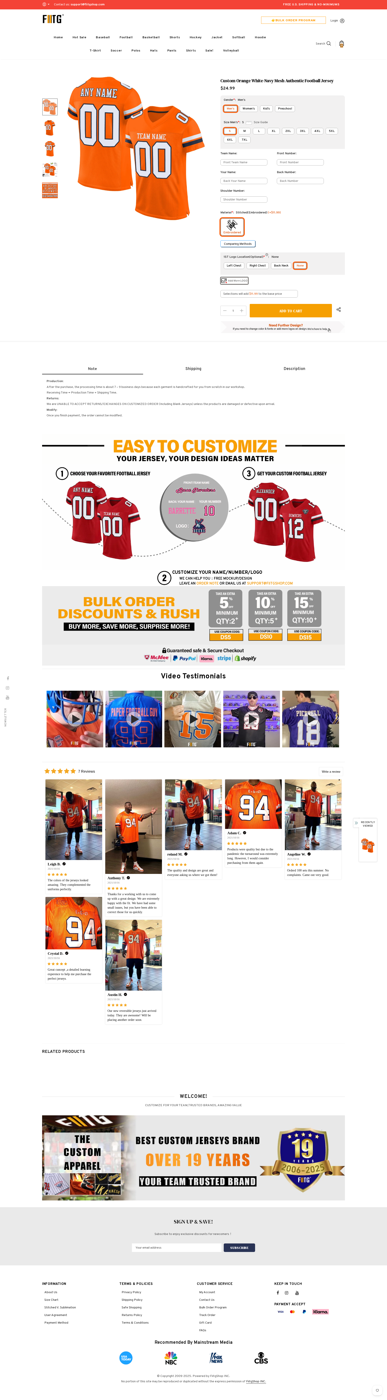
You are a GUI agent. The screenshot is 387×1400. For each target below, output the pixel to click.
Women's (249, 109)
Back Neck (281, 266)
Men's (230, 109)
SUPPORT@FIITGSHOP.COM (270, 583)
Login (334, 21)
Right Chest (257, 266)
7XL (244, 140)
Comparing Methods (238, 244)
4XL (317, 131)
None (300, 266)
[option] (136, 149)
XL (273, 131)
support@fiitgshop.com (88, 4)
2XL (288, 131)
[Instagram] (289, 1293)
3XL (302, 131)
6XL (230, 140)
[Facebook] (281, 1293)
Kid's (266, 109)
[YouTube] (299, 1293)
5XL (332, 131)
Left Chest (234, 266)
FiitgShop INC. (256, 1381)
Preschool (285, 109)
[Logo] (53, 19)
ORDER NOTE (207, 583)
